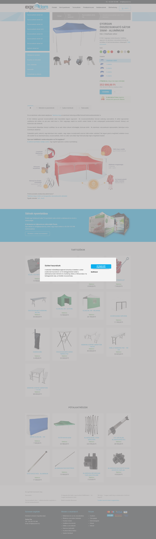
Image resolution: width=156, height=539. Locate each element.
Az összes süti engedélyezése (101, 266)
